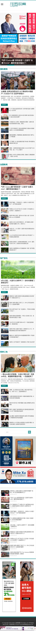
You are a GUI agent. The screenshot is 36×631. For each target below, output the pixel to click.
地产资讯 (4, 258)
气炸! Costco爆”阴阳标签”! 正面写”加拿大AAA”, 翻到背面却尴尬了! (21, 498)
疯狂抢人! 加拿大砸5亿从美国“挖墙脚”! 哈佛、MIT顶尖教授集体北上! (21, 491)
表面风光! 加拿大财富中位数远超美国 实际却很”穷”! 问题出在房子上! (22, 532)
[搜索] (29, 432)
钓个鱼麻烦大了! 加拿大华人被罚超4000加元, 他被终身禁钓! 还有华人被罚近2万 (22, 505)
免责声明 (11, 624)
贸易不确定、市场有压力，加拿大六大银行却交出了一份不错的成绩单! (22, 512)
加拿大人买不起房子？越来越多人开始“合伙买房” (22, 342)
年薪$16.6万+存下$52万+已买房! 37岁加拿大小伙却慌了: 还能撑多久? (22, 539)
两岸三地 (4, 352)
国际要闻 (4, 69)
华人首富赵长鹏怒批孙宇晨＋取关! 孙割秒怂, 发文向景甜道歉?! (21, 518)
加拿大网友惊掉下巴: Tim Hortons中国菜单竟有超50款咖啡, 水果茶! (22, 553)
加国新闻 (4, 164)
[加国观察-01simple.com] (18, 4)
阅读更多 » (4, 104)
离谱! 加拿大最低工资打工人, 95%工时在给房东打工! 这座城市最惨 (22, 546)
